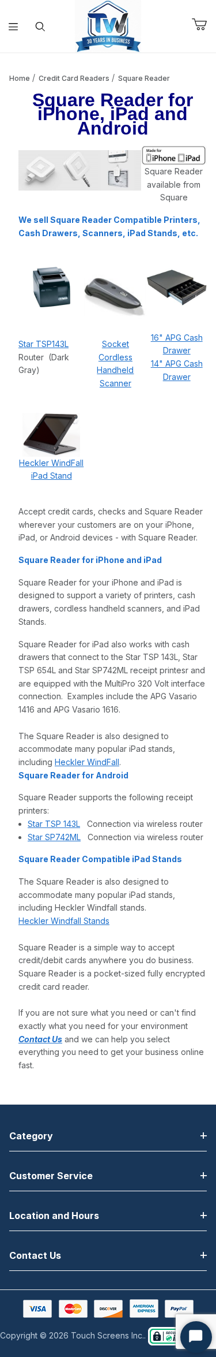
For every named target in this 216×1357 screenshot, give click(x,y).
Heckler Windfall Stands (63, 921)
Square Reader (144, 78)
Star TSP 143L (54, 824)
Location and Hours (54, 1215)
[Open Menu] (13, 26)
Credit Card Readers (74, 78)
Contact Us (35, 1255)
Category (31, 1136)
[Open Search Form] (40, 26)
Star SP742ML (54, 837)
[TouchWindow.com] (108, 25)
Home (19, 78)
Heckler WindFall (87, 762)
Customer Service (51, 1175)
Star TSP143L (43, 344)
